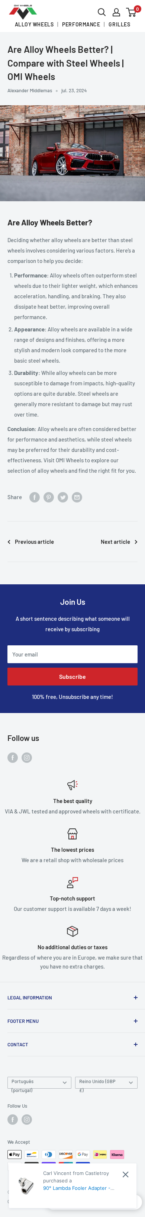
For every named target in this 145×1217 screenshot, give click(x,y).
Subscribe (72, 676)
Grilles (119, 24)
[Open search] (102, 12)
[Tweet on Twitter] (63, 496)
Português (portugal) (22, 1083)
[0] (131, 12)
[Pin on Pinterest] (49, 496)
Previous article (34, 541)
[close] (125, 1174)
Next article (115, 541)
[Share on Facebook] (34, 496)
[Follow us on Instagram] (27, 757)
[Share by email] (77, 496)
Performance (81, 24)
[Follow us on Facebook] (12, 757)
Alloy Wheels (34, 24)
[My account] (116, 12)
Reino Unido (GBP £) (97, 1083)
